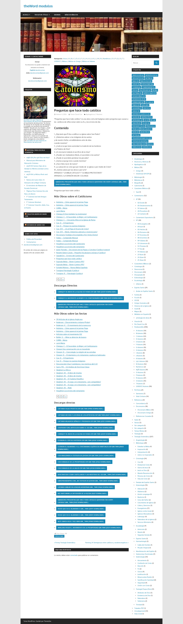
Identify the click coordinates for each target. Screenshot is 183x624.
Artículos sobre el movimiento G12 (69, 334)
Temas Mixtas (139, 431)
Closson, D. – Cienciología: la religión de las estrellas (76, 352)
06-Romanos (142, 232)
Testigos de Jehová (140, 141)
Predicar (151, 126)
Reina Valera (146, 129)
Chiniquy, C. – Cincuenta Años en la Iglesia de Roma (75, 220)
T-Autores (139, 384)
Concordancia (141, 403)
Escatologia (138, 280)
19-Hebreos (142, 252)
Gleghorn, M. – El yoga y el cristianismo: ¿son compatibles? (78, 382)
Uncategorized (139, 611)
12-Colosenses (143, 243)
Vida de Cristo (143, 479)
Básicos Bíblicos (71, 15)
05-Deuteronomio (144, 206)
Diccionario (138, 272)
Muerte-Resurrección (145, 473)
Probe (135, 129)
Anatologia (138, 159)
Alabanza (141, 491)
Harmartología (141, 541)
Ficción (136, 298)
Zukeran (147, 147)
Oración (136, 123)
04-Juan (140, 227)
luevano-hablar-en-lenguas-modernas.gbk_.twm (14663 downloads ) (85, 487)
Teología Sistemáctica (141, 138)
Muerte (140, 532)
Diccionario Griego (144, 413)
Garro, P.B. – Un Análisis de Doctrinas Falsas (72, 367)
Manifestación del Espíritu (145, 551)
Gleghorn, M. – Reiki (64, 388)
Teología (137, 434)
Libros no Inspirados (145, 455)
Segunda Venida (143, 535)
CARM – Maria (61, 208)
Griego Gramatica (140, 303)
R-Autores (139, 378)
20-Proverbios (143, 211)
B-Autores (139, 333)
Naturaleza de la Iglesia (146, 519)
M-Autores (139, 364)
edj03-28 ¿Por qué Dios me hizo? (38, 158)
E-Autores (139, 342)
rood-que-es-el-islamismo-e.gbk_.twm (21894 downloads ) (81, 515)
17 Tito (140, 249)
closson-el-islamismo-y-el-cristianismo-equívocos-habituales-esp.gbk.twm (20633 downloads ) (91, 448)
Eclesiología (140, 485)
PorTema (137, 390)
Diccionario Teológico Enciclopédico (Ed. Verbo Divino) (77, 235)
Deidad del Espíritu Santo (145, 482)
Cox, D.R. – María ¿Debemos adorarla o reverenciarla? (76, 232)
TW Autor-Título (41, 15)
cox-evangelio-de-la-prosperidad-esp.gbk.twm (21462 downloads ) (84, 462)
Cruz (139, 462)
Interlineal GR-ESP (142, 174)
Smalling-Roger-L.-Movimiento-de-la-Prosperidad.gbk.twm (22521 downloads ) (89, 528)
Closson (136, 87)
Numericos (140, 367)
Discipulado (138, 275)
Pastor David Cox (76, 114)
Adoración (141, 489)
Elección (140, 566)
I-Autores (139, 353)
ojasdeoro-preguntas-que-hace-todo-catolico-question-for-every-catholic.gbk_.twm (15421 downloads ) (91, 183)
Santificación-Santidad (146, 580)
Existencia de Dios (144, 595)
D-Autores (139, 339)
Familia (137, 295)
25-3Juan (141, 260)
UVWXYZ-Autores (142, 386)
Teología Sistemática (141, 437)
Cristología (140, 458)
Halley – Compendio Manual (67, 238)
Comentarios (138, 196)
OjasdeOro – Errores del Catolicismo (70, 256)
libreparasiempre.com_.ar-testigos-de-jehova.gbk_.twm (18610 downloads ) (88, 481)
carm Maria (60, 211)
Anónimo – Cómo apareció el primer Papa (72, 202)
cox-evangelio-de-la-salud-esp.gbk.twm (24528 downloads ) (81, 468)
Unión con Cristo (144, 585)
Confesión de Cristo (145, 563)
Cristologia (138, 266)
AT (137, 199)
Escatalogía (140, 526)
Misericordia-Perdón (145, 577)
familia (136, 105)
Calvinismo (138, 186)
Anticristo (141, 529)
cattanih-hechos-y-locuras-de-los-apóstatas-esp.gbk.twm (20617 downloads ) (89, 415)
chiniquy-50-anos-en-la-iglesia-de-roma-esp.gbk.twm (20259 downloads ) (87, 292)
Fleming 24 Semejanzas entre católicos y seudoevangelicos (106, 543)
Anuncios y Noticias (141, 162)
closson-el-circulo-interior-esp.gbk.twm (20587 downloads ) (82, 440)
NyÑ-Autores (140, 370)
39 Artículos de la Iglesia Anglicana (69, 319)
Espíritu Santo (149, 93)
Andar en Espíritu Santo (144, 291)
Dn (154, 90)
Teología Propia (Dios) (144, 589)
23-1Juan (140, 255)
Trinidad (139, 605)
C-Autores (139, 336)
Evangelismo (137, 102)
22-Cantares (142, 214)
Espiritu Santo (139, 288)
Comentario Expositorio (144, 217)
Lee (146, 120)
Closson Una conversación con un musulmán (73, 349)
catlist (136, 84)
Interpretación (143, 452)
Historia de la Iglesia (141, 306)
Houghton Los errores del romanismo (70, 247)
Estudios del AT (138, 99)
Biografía (137, 183)
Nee (152, 120)
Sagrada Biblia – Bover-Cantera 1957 (70, 262)
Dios (135, 90)
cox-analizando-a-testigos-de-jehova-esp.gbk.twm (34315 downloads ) (86, 455)
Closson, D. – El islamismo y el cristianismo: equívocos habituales (80, 355)
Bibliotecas (138, 180)
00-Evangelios (143, 224)
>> (63, 279)
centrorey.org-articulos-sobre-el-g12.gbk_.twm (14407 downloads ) (85, 428)
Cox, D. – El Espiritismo (65, 223)
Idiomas (57, 15)
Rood (135, 132)
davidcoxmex (37, 70)
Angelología (137, 75)
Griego (135, 111)
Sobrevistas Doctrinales (144, 554)
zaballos (136, 147)
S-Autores (139, 381)
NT (137, 220)
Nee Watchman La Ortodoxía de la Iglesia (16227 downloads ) (82, 493)
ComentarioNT (148, 87)
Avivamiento (142, 560)
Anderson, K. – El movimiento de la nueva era (73, 325)
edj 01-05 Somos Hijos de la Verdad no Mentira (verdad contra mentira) (36, 169)
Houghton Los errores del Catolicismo (70, 244)
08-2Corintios (142, 238)
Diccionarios (140, 406)
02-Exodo (141, 203)
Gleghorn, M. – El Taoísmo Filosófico (70, 379)
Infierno (138, 284)
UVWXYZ (57, 61)
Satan (136, 420)
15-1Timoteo (142, 246)
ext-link (149, 102)
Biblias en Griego (74, 61)
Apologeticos (90, 114)
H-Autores (139, 350)
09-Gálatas (141, 241)
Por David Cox (138, 126)
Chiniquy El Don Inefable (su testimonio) (71, 214)
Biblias (64, 61)
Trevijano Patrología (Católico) (67, 270)
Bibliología (138, 177)
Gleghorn (136, 108)
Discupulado (144, 90)
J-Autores (139, 356)
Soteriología (140, 557)
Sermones (139, 394)
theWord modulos (38, 6)
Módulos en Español (141, 314)
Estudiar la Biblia (143, 446)
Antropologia (151, 75)
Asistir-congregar (144, 494)
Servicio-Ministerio (144, 522)
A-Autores (139, 331)
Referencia (138, 400)
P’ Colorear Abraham (33, 202)
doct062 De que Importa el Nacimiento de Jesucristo (33, 120)
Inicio (65, 59)
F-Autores (139, 344)
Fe (138, 569)
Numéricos (107, 59)
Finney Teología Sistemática (65, 543)
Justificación (142, 574)
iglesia (136, 117)
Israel (136, 309)
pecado (145, 123)
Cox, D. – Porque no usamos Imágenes (70, 226)
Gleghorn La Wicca (63, 370)
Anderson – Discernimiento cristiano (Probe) (73, 322)
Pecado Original (143, 548)
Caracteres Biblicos (141, 188)
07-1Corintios (142, 235)
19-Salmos (141, 208)
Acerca (25, 15)
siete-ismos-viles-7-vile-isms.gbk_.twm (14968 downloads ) (81, 521)
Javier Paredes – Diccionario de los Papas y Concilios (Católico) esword (83, 250)
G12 (135, 300)
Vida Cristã (138, 614)
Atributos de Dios (144, 593)
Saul (137, 192)
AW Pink (148, 78)
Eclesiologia (138, 278)
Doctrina (137, 93)
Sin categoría (139, 425)
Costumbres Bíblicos (141, 264)
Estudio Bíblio (138, 96)
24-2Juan (141, 257)
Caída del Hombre (144, 545)
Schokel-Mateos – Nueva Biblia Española (71, 267)
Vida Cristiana (138, 144)
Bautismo (141, 497)
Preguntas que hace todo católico (69, 259)
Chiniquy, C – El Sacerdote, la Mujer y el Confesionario (76, 217)
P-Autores (99, 114)
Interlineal (137, 120)
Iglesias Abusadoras (145, 514)
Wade (150, 144)
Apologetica (137, 78)
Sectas (136, 135)
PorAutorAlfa (138, 327)
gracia (146, 108)
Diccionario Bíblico (144, 410)
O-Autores (139, 372)
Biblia (135, 81)
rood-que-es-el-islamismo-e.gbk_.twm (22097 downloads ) (81, 509)
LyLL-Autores (140, 361)
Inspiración (146, 117)
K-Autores (139, 359)
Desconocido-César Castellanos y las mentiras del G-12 (77, 364)
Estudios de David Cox (36, 225)
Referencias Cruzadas (143, 416)
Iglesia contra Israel (144, 511)
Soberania (141, 601)
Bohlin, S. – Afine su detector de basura (71, 337)
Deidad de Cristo (144, 465)
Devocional (138, 269)
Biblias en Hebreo (88, 61)
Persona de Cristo (144, 476)
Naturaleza (141, 598)
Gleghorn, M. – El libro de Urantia (69, 373)
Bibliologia (146, 81)
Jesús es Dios (142, 470)
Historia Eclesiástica (141, 114)
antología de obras (142, 318)
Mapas (136, 311)
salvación (144, 132)
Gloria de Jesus (143, 468)
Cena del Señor (143, 500)
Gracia (140, 572)
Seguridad (141, 583)
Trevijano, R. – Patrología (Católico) (69, 273)
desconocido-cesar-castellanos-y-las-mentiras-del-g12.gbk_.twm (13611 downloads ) (92, 474)
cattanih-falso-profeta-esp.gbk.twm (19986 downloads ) (80, 409)
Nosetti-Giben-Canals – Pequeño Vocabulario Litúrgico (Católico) (81, 253)
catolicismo (59, 536)
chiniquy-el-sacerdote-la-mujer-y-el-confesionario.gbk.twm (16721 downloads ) (90, 298)
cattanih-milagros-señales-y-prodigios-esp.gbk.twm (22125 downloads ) (87, 421)
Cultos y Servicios (144, 505)
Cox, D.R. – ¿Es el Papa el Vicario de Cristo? (72, 229)
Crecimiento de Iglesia (145, 503)
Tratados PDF (139, 608)
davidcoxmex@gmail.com (39, 73)
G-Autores (139, 347)
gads (145, 105)
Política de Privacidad (34, 239)
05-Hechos (141, 229)
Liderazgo (141, 517)
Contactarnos (31, 242)
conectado (74, 555)
